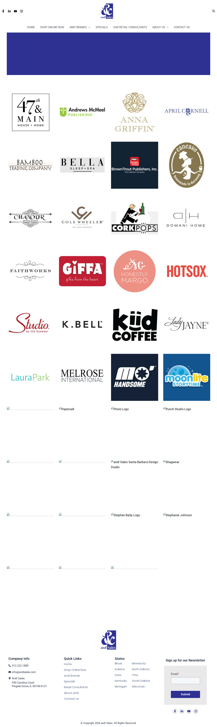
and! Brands (78, 27)
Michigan (121, 686)
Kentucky (121, 681)
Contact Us (182, 27)
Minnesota (139, 663)
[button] (213, 11)
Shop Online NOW (52, 27)
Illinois (118, 663)
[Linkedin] (9, 11)
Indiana (120, 669)
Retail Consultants (76, 687)
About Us (158, 27)
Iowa (118, 675)
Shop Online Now (75, 670)
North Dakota (140, 669)
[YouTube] (15, 11)
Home (31, 27)
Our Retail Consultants (130, 27)
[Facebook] (3, 11)
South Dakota (141, 681)
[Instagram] (21, 11)
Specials (102, 27)
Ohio (135, 675)
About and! (71, 693)
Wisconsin (138, 686)
